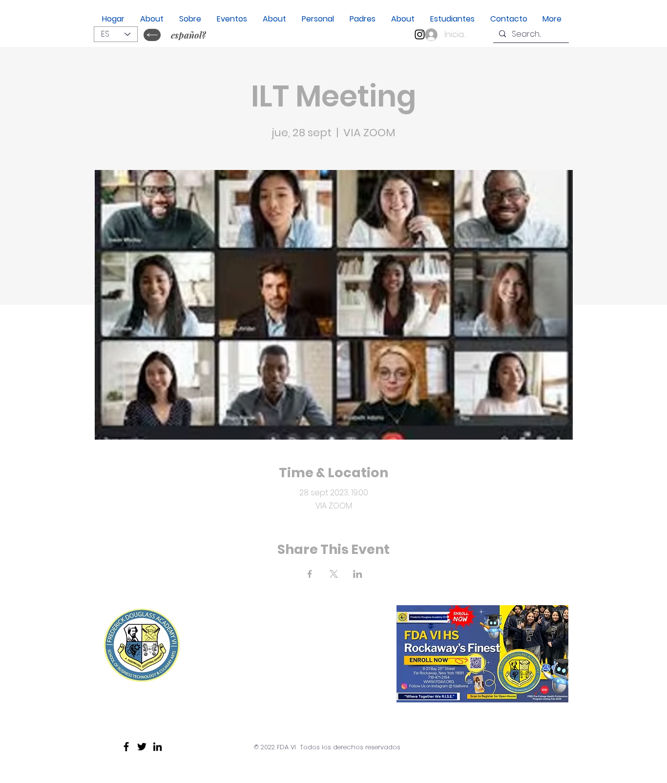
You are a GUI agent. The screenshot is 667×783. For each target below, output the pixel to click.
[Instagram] (419, 34)
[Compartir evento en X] (333, 574)
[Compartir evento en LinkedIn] (357, 574)
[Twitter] (142, 747)
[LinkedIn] (157, 747)
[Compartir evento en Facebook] (309, 574)
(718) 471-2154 (256, 695)
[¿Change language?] (152, 35)
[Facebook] (126, 747)
